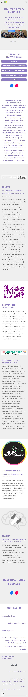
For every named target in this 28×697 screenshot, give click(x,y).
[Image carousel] (14, 36)
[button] (2, 2)
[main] (14, 10)
